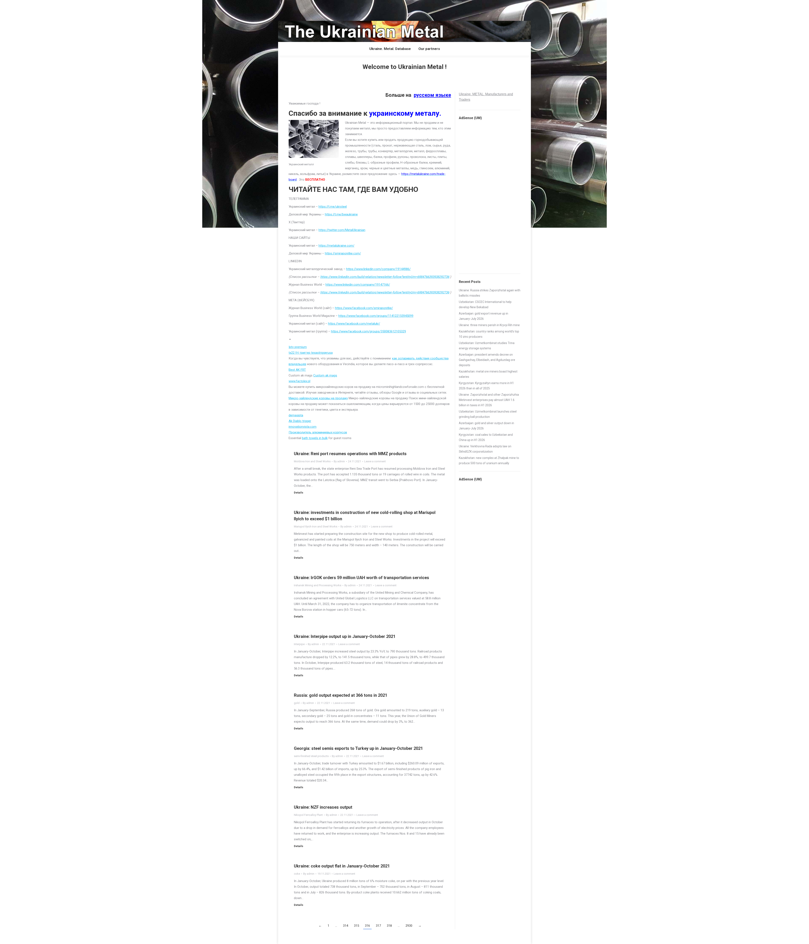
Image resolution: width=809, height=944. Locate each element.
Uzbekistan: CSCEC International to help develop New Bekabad (485, 304)
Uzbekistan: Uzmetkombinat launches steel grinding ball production (488, 414)
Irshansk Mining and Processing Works (317, 585)
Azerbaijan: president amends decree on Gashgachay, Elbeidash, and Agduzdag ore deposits (487, 360)
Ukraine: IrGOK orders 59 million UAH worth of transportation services (361, 577)
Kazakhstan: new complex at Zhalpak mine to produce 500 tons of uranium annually (489, 460)
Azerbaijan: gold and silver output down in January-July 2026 (486, 425)
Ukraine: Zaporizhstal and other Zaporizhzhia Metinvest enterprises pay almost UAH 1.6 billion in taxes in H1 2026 (489, 400)
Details (298, 492)
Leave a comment (375, 461)
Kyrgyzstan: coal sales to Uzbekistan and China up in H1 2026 (486, 437)
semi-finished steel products (311, 756)
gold (297, 703)
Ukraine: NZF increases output (323, 807)
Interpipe (299, 644)
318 (389, 926)
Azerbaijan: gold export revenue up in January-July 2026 (483, 316)
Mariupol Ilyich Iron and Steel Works (315, 526)
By (339, 461)
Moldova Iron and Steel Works (312, 461)
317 (378, 926)
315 (356, 926)
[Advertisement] (76, 9)
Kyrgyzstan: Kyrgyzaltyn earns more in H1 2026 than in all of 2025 (486, 385)
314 (345, 926)
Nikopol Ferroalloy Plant (308, 814)
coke (297, 873)
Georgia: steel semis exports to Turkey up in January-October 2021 (358, 748)
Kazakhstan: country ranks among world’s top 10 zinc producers (489, 334)
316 (367, 926)
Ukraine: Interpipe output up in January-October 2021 (344, 636)
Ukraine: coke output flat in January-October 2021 (342, 866)
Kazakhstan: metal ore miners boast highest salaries (488, 374)
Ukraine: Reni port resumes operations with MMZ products (350, 453)
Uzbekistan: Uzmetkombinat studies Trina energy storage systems (486, 345)
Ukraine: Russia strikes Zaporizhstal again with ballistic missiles (489, 293)
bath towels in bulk (315, 438)
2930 (409, 926)
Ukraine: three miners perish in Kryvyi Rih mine (489, 325)
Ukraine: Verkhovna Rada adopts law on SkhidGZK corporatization (485, 449)
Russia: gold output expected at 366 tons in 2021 (340, 695)
